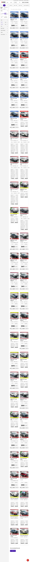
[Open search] (19, 2)
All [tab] (4, 5)
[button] (10, 15)
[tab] (12, 23)
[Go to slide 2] (13, 17)
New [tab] (1, 5)
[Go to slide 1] (12, 17)
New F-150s (15, 5)
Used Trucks (20, 5)
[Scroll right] (29, 5)
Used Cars (11, 5)
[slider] (1, 13)
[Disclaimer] (11, 144)
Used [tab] (7, 5)
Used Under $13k (26, 5)
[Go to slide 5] (16, 17)
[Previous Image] (11, 15)
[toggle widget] (28, 560)
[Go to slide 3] (14, 17)
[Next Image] (18, 15)
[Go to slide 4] (15, 17)
